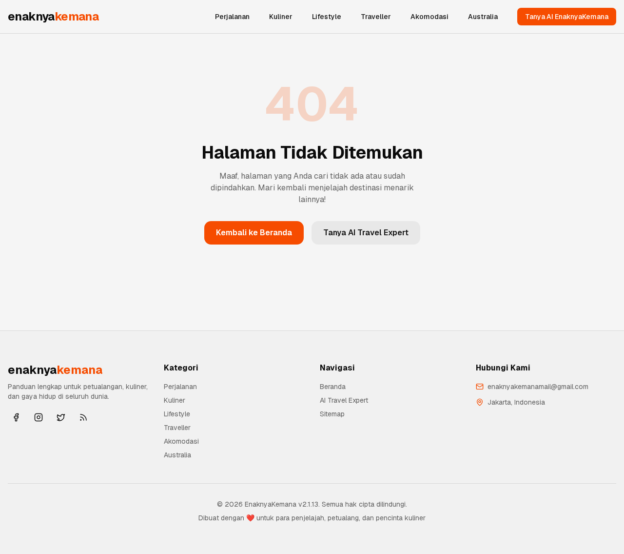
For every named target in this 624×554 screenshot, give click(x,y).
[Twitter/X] (61, 417)
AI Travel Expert (344, 400)
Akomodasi (429, 16)
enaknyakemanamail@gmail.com (538, 386)
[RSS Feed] (83, 417)
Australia (483, 16)
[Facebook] (16, 417)
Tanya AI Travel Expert (366, 232)
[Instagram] (38, 417)
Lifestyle (326, 16)
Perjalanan (232, 16)
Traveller (376, 16)
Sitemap (332, 414)
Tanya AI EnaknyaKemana (566, 16)
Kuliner (280, 16)
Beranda (333, 386)
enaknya (53, 16)
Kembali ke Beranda (254, 232)
